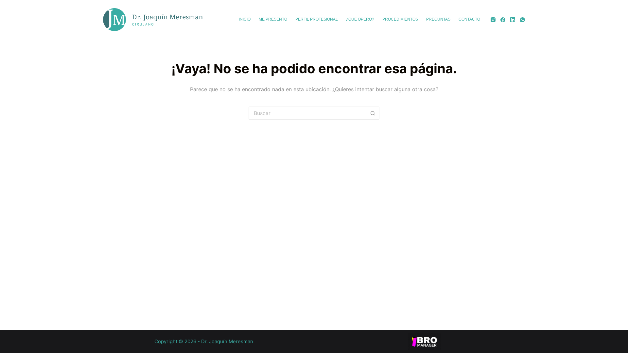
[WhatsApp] (522, 19)
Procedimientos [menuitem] (400, 19)
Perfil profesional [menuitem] (316, 19)
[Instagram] (493, 19)
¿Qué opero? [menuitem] (360, 19)
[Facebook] (502, 19)
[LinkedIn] (512, 19)
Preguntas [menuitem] (438, 19)
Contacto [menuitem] (469, 19)
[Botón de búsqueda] (372, 113)
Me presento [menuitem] (273, 19)
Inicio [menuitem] (245, 19)
